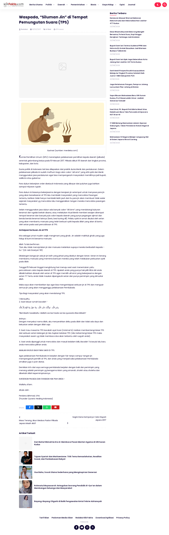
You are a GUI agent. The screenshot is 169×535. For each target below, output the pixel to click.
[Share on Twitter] (38, 407)
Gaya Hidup (108, 4)
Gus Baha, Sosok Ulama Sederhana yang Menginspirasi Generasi (65, 472)
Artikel (48, 29)
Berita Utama (36, 4)
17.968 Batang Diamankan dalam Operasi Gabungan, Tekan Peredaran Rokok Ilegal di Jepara (129, 126)
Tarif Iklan (44, 517)
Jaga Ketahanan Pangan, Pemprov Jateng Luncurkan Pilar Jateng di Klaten (129, 85)
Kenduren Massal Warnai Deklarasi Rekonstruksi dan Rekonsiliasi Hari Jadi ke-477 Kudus (128, 20)
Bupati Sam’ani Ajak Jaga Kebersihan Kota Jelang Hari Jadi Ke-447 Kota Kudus (128, 60)
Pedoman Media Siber (62, 517)
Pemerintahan (78, 4)
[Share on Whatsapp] (47, 407)
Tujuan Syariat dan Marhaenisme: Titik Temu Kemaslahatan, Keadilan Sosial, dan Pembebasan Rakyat (68, 457)
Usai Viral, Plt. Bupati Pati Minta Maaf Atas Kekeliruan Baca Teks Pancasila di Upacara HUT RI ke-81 (129, 112)
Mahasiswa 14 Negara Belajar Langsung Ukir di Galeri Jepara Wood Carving (129, 138)
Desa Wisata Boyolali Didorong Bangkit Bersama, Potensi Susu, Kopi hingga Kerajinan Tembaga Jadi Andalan (127, 34)
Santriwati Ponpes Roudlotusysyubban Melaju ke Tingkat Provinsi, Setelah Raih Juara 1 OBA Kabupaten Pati (127, 73)
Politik (49, 4)
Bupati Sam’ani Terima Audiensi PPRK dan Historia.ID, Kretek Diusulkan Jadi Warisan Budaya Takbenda (128, 48)
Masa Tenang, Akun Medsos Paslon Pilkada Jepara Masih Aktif (38, 422)
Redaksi (24, 29)
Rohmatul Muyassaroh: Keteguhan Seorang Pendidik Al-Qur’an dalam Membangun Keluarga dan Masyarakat (68, 487)
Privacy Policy (123, 517)
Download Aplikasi (105, 517)
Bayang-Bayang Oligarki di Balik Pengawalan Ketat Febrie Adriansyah (68, 501)
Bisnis (93, 4)
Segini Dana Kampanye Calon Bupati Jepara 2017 (89, 418)
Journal (131, 4)
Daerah (61, 4)
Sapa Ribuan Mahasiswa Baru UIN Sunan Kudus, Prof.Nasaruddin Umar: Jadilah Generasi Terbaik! (128, 98)
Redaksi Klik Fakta (84, 517)
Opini (122, 4)
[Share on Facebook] (30, 407)
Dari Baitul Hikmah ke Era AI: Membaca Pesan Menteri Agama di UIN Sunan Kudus (69, 443)
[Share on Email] (55, 407)
